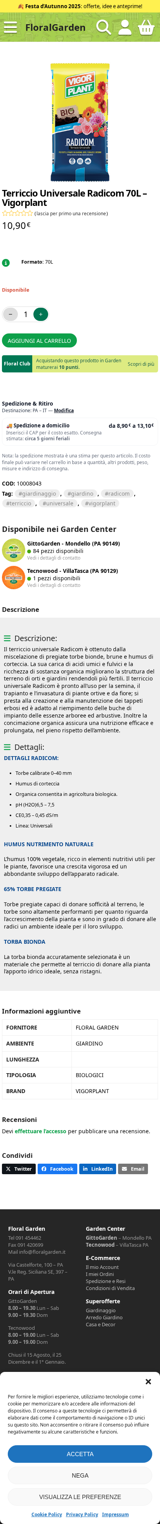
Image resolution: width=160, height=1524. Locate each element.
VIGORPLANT (102, 503)
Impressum (115, 1514)
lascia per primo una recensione (71, 213)
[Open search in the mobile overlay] (103, 27)
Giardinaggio (101, 1310)
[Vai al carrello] (146, 30)
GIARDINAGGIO (39, 493)
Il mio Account (102, 1267)
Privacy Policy (82, 1514)
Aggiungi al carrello (39, 340)
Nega (80, 1475)
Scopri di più (141, 364)
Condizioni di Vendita (110, 1288)
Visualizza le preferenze (80, 1497)
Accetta (80, 1454)
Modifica (64, 410)
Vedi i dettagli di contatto (53, 558)
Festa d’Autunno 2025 (53, 6)
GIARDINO (82, 493)
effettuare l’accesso (40, 1131)
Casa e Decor (100, 1324)
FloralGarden (55, 27)
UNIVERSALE (59, 503)
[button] (148, 1382)
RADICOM (119, 493)
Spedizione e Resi (105, 1281)
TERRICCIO (20, 503)
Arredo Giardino (104, 1317)
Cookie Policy (46, 1514)
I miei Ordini (100, 1274)
